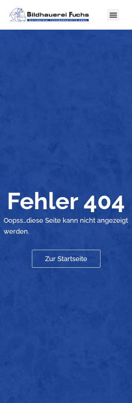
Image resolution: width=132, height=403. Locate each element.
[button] (113, 15)
